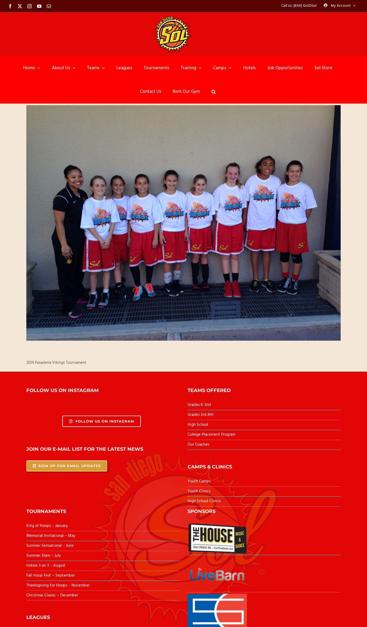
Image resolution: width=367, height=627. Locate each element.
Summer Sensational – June (50, 545)
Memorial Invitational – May (50, 536)
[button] (213, 91)
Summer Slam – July (44, 555)
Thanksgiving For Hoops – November (58, 585)
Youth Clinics (199, 491)
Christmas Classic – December (52, 595)
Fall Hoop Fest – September (51, 575)
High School (198, 424)
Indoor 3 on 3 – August (46, 565)
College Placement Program (211, 434)
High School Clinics (204, 501)
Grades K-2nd (199, 405)
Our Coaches (198, 444)
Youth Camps (199, 481)
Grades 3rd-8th (201, 415)
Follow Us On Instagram (104, 421)
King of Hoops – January (47, 526)
